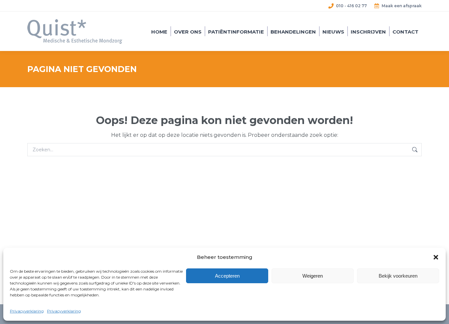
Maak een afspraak (402, 5)
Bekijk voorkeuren (398, 276)
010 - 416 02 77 (351, 5)
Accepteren (227, 276)
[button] (436, 257)
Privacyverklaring (27, 311)
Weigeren (312, 276)
